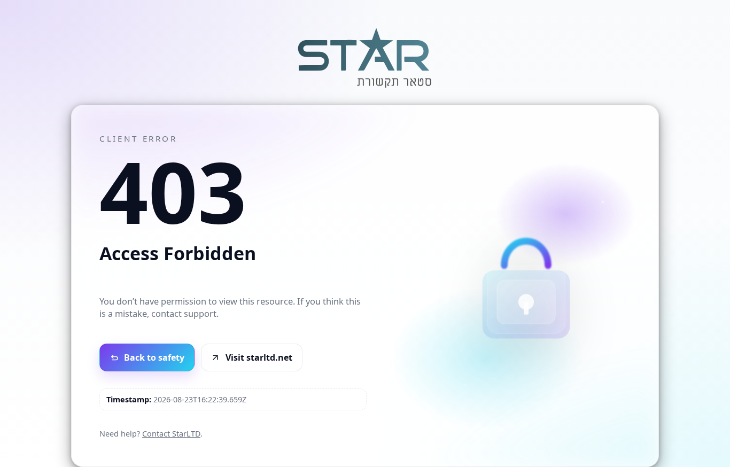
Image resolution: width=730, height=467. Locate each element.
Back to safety (154, 357)
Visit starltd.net (259, 357)
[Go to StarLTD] (365, 89)
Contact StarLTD (171, 434)
